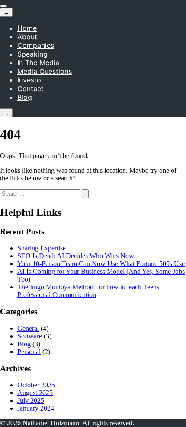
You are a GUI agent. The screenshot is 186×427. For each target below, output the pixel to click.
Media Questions (44, 71)
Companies (35, 45)
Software (29, 336)
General (28, 328)
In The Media (38, 62)
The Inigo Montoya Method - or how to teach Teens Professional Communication (88, 290)
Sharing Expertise (41, 248)
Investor (30, 80)
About (27, 36)
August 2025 (35, 392)
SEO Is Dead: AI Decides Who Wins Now (75, 255)
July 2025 (30, 400)
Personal (29, 351)
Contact (30, 88)
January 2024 (35, 408)
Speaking (32, 54)
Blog (24, 97)
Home (27, 28)
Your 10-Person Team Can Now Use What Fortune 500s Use (101, 263)
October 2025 (36, 385)
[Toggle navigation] (3, 6)
